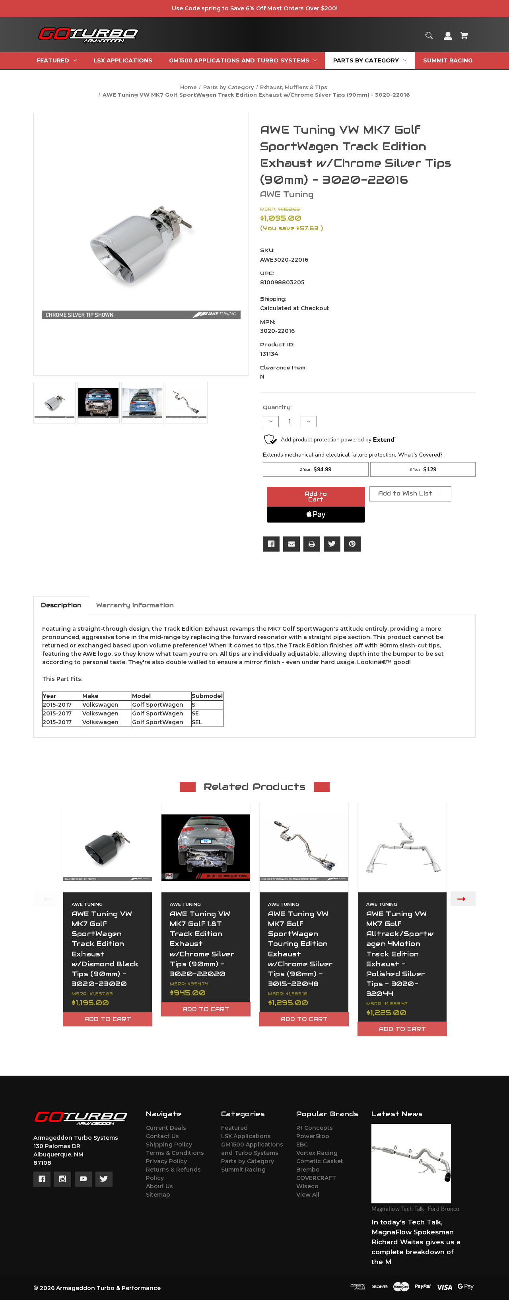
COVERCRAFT (316, 1177)
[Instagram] (62, 1179)
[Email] (291, 544)
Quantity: (277, 407)
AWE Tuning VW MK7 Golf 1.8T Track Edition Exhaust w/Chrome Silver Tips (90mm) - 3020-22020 (202, 943)
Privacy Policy (166, 1161)
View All (307, 1194)
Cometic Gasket (319, 1161)
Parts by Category (247, 1161)
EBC (302, 1144)
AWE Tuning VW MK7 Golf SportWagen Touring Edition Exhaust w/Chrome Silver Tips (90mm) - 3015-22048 (300, 948)
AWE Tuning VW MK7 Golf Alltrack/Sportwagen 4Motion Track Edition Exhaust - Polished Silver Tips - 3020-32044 (400, 954)
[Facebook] (271, 544)
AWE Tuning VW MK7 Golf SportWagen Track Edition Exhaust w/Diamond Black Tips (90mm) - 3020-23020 (105, 948)
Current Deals (166, 1127)
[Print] (312, 544)
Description (61, 605)
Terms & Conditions (175, 1152)
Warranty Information (135, 605)
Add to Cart (107, 1019)
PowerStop (312, 1136)
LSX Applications (246, 1136)
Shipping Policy (169, 1144)
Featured (234, 1127)
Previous (45, 898)
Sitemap (158, 1194)
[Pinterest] (352, 544)
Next (463, 898)
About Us (159, 1186)
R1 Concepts (314, 1127)
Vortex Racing (317, 1152)
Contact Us (162, 1136)
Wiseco (307, 1186)
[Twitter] (332, 544)
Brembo (308, 1169)
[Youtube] (83, 1179)
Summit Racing (243, 1169)
